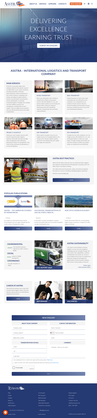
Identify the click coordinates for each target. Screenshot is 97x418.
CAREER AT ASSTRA (14, 285)
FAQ (9, 393)
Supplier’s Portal (11, 414)
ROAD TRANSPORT (43, 95)
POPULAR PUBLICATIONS (15, 193)
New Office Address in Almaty (77, 210)
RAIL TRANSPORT (73, 95)
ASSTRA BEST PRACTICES (63, 158)
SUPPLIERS (52, 4)
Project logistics (73, 393)
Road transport (42, 398)
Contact (10, 398)
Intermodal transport (43, 403)
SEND (48, 373)
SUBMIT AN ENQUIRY (48, 45)
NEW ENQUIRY (76, 4)
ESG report (71, 395)
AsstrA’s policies (42, 414)
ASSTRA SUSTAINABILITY (77, 243)
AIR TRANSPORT (42, 132)
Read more (50, 359)
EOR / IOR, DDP (73, 405)
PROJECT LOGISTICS (13, 132)
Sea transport (41, 400)
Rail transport (41, 395)
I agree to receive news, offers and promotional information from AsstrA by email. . (36, 362)
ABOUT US (33, 4)
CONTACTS (62, 4)
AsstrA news (11, 403)
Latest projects (12, 405)
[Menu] (84, 4)
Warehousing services (74, 403)
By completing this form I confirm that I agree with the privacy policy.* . (33, 359)
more (71, 180)
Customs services (73, 400)
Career (10, 395)
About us (10, 400)
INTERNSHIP (42, 301)
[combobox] (29, 347)
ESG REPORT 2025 (44, 268)
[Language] (88, 4)
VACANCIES (72, 301)
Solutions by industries (44, 405)
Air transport (41, 393)
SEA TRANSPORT (73, 132)
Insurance (71, 398)
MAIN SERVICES (13, 83)
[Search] (92, 4)
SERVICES (42, 4)
